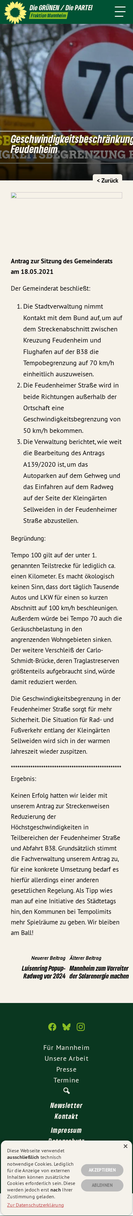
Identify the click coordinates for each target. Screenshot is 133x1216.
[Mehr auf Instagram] (81, 1030)
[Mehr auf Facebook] (52, 1030)
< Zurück (107, 180)
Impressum (66, 1130)
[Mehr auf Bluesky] (66, 1030)
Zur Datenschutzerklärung (35, 1205)
